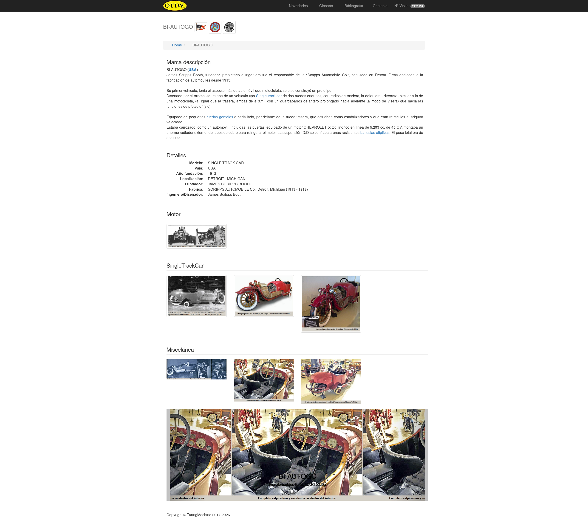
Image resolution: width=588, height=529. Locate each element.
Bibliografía (354, 5)
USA (193, 69)
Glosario (326, 5)
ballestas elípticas (375, 132)
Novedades (298, 5)
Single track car (269, 95)
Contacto (380, 5)
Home (176, 45)
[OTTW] (175, 5)
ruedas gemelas (219, 116)
